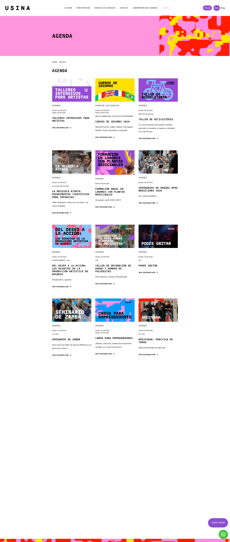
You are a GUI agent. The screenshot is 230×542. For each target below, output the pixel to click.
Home (54, 62)
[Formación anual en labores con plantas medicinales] (115, 162)
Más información (60, 128)
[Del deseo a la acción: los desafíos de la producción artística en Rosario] (71, 236)
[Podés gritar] (158, 236)
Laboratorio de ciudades (145, 8)
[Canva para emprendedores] (115, 310)
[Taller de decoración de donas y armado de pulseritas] (115, 236)
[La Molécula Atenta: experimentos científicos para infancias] (71, 162)
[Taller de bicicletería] (158, 90)
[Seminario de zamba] (71, 310)
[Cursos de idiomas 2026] (115, 90)
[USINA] (17, 8)
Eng (223, 8)
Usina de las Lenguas (105, 8)
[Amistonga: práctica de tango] (158, 310)
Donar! (207, 8)
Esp (217, 8)
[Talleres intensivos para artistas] (71, 90)
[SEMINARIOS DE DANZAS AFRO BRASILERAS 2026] (158, 162)
